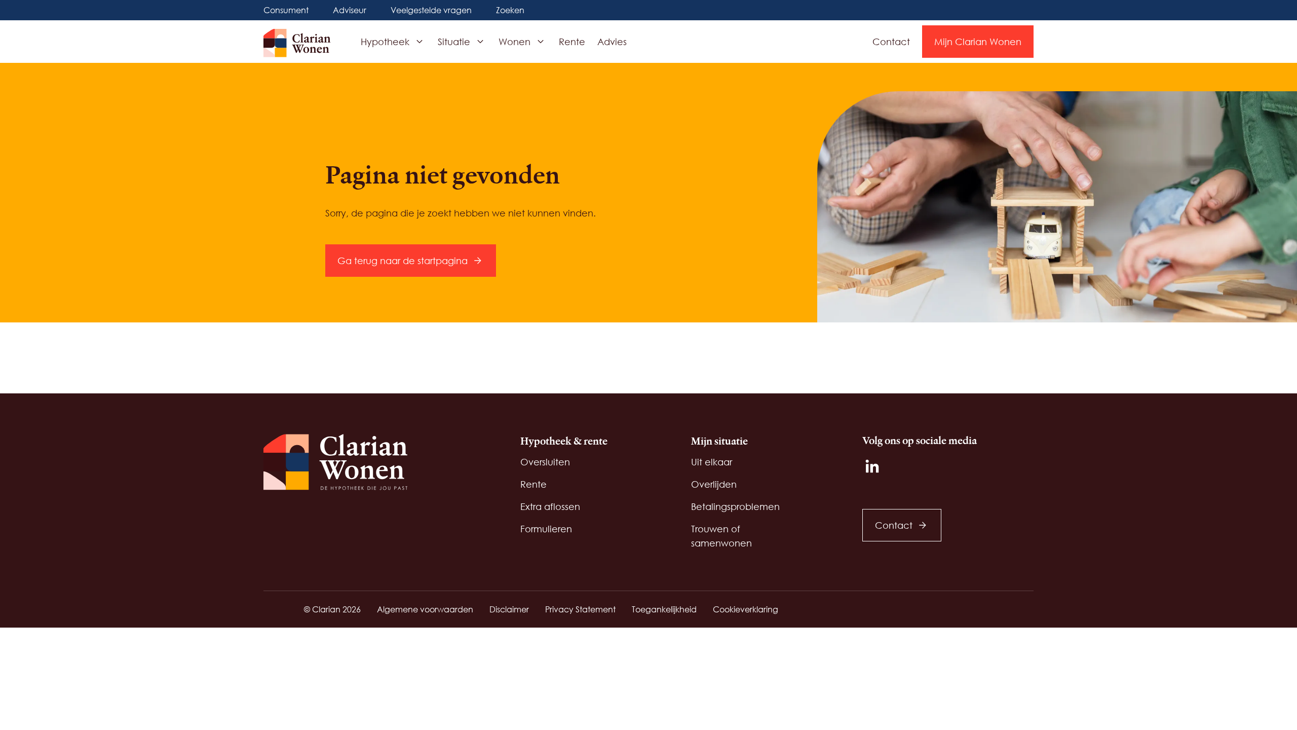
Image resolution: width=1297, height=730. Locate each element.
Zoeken (510, 10)
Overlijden (714, 484)
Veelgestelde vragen (431, 10)
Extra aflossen (550, 506)
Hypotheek (385, 41)
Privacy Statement (580, 609)
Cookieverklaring (745, 609)
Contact (891, 41)
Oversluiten (545, 461)
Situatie (454, 41)
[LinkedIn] (872, 466)
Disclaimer (509, 609)
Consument (286, 10)
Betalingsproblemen (735, 506)
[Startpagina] (301, 43)
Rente (572, 41)
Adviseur (349, 10)
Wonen (514, 41)
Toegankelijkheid (664, 609)
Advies (612, 41)
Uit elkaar (711, 461)
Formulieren (546, 528)
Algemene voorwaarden (425, 609)
